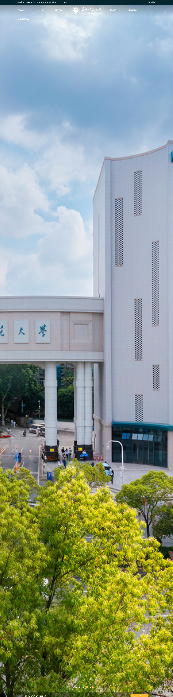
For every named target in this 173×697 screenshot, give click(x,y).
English (64, 2)
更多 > (97, 687)
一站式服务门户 (151, 2)
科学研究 (59, 10)
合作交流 (28, 2)
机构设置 (20, 2)
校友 (58, 2)
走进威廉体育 (23, 19)
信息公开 (44, 2)
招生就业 (133, 10)
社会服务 (114, 10)
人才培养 (40, 10)
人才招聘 (36, 2)
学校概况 (21, 10)
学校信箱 (52, 2)
